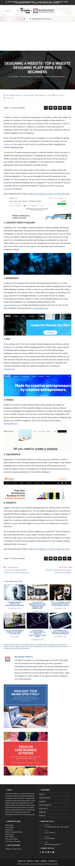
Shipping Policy (9, 834)
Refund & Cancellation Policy (13, 832)
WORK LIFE (42, 816)
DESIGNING (30, 95)
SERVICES (30, 861)
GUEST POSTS (43, 809)
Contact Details (9, 827)
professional (46, 459)
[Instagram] (45, 852)
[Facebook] (43, 852)
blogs (6, 295)
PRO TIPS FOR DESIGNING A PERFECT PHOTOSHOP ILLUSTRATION (14, 632)
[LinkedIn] (48, 852)
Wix (21, 648)
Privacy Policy (9, 830)
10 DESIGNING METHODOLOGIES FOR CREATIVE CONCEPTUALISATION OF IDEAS (37, 634)
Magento (27, 644)
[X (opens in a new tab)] (57, 9)
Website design (33, 646)
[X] (40, 852)
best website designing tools (15, 644)
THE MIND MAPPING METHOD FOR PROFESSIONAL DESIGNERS (14, 603)
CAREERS (43, 861)
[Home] (9, 77)
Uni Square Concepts (52, 864)
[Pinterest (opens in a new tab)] (65, 9)
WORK (37, 861)
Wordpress (26, 648)
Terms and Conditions (11, 839)
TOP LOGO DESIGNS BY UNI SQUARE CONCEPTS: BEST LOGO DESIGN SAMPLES (60, 603)
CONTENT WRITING (45, 798)
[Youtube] (53, 852)
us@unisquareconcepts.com (52, 844)
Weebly (18, 648)
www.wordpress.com (12, 305)
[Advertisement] (37, 36)
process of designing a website (39, 644)
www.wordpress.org (40, 308)
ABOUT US (21, 861)
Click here (8, 849)
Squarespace (52, 644)
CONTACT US (52, 861)
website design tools (44, 646)
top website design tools (20, 646)
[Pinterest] (50, 852)
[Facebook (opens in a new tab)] (61, 9)
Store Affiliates (9, 837)
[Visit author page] (8, 659)
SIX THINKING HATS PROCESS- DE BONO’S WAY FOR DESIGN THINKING (60, 632)
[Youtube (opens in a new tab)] (69, 12)
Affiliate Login (9, 825)
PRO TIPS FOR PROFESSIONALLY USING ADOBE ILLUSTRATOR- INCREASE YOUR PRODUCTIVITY (37, 605)
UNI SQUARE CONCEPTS (14, 95)
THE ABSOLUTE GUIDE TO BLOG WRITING (52, 194)
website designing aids (57, 646)
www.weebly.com (11, 423)
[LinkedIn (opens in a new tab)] (65, 12)
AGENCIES (42, 794)
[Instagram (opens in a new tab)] (69, 9)
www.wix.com (9, 369)
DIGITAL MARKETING (45, 805)
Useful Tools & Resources (13, 841)
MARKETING (42, 812)
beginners (7, 347)
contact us (8, 144)
